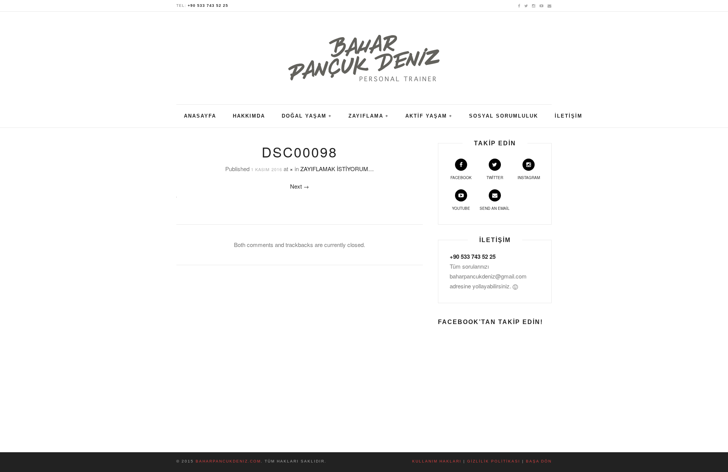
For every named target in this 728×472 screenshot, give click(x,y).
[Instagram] (534, 5)
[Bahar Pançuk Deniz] (364, 53)
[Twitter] (526, 5)
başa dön (539, 461)
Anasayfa (200, 116)
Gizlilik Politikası (493, 461)
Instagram (529, 177)
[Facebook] (519, 5)
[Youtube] (542, 5)
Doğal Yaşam (304, 116)
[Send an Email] (550, 5)
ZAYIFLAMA (365, 116)
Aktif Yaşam (426, 116)
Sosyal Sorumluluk (503, 116)
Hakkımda (249, 116)
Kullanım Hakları (436, 461)
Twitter (494, 177)
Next (299, 186)
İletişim (568, 116)
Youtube (461, 208)
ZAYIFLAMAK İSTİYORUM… (337, 169)
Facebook (461, 177)
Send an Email (495, 208)
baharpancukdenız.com (228, 461)
